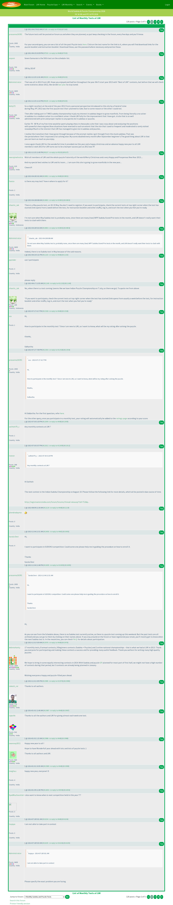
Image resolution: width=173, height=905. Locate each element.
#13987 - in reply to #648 (53, 710)
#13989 (66, 766)
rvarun (12, 455)
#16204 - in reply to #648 (52, 819)
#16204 (65, 819)
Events (89, 4)
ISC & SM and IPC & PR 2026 (86, 14)
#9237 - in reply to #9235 (53, 152)
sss (10, 316)
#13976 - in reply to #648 (52, 642)
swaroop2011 (15, 743)
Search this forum (17, 900)
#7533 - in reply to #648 (52, 53)
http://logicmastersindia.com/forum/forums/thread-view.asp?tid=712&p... (57, 502)
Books (99, 4)
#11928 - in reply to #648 (52, 311)
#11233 (65, 255)
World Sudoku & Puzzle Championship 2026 (86, 11)
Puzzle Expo (52, 4)
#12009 (65, 421)
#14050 (67, 790)
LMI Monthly (67, 4)
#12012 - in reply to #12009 (53, 445)
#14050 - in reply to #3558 (53, 790)
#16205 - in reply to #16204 (53, 843)
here (85, 44)
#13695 (67, 565)
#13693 (66, 531)
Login (167, 4)
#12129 (66, 508)
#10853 (67, 200)
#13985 (67, 681)
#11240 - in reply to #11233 (54, 283)
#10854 (67, 228)
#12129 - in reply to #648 (53, 508)
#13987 (66, 710)
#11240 (67, 283)
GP (101, 662)
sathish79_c (14, 426)
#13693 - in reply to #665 (53, 531)
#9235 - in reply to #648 (52, 101)
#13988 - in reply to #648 (52, 738)
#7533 (64, 53)
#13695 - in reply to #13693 (54, 565)
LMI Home (41, 4)
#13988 (65, 738)
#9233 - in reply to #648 (52, 77)
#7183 (64, 29)
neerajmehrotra (16, 157)
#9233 (64, 77)
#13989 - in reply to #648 (53, 766)
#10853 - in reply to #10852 (53, 200)
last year (61, 84)
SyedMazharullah (16, 795)
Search (79, 4)
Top (161, 30)
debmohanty (14, 647)
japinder (12, 260)
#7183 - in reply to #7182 (52, 29)
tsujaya (12, 824)
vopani (12, 58)
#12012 (67, 445)
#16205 (67, 843)
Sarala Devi (13, 536)
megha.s (12, 771)
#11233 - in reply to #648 (52, 255)
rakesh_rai (13, 686)
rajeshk (12, 715)
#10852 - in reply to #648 (52, 176)
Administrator (15, 82)
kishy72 (12, 106)
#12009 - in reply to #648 (52, 421)
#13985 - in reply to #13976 (53, 681)
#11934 (67, 350)
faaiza (11, 181)
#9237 (65, 152)
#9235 (64, 101)
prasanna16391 (15, 34)
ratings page (121, 418)
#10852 (65, 176)
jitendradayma (15, 512)
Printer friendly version (20, 903)
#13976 (65, 642)
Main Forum (29, 4)
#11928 (65, 311)
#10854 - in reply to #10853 (53, 228)
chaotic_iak (14, 205)
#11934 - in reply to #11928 (53, 350)
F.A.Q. (75, 639)
